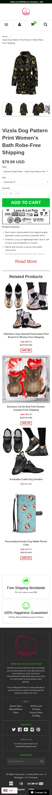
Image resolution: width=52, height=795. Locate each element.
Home (5, 36)
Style (4, 167)
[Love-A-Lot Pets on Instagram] (32, 730)
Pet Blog (36, 716)
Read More (26, 261)
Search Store (16, 706)
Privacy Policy (36, 712)
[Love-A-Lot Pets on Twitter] (14, 730)
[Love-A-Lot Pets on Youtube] (26, 730)
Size (4, 177)
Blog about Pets (20, 688)
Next (47, 109)
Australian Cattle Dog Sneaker (26, 479)
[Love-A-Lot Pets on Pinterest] (38, 730)
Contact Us (40, 792)
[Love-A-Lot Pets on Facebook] (20, 730)
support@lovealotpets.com (26, 746)
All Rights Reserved (15, 774)
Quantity (6, 188)
